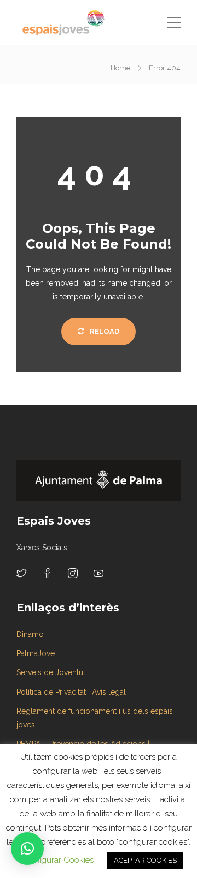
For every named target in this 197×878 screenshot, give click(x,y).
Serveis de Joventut (50, 672)
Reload (103, 331)
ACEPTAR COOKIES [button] (145, 860)
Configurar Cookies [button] (58, 860)
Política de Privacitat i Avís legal (71, 692)
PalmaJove (35, 653)
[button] (27, 848)
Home (120, 68)
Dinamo (30, 634)
